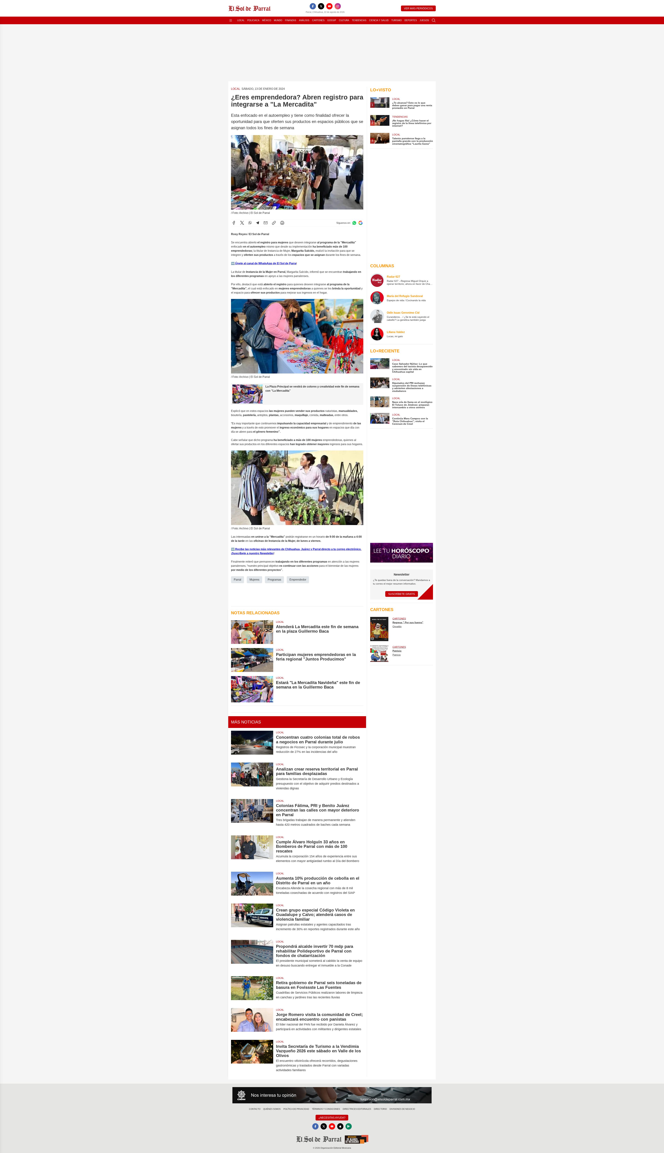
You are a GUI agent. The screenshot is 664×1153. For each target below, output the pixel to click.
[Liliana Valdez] (377, 334)
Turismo (396, 20)
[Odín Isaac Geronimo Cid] (377, 316)
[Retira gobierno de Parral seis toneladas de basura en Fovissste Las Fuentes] (252, 990)
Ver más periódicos (418, 8)
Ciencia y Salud (379, 20)
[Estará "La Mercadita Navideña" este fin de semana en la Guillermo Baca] (252, 689)
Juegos (424, 20)
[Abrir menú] (230, 20)
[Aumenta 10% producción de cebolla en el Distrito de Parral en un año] (252, 885)
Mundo (278, 20)
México (266, 20)
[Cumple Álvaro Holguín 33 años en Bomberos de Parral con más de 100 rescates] (252, 851)
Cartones (318, 20)
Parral (237, 579)
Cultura (344, 20)
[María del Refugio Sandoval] (377, 298)
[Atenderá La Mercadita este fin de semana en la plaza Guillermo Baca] (252, 632)
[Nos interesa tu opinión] (332, 1095)
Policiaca (253, 20)
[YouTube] (329, 6)
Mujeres (254, 579)
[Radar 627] (377, 280)
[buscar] (434, 20)
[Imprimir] (282, 223)
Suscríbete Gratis (401, 594)
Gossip (331, 20)
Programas (274, 579)
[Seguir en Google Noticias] (360, 223)
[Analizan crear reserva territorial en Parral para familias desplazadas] (252, 779)
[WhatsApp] (250, 223)
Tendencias (359, 20)
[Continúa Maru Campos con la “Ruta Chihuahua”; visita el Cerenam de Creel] (379, 419)
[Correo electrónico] (265, 223)
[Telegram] (257, 223)
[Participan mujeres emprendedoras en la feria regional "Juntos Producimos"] (252, 660)
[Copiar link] (274, 223)
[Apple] (340, 1126)
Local (241, 20)
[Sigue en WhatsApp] (354, 223)
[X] (321, 6)
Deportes (410, 20)
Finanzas (290, 20)
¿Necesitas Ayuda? (332, 1117)
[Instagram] (338, 6)
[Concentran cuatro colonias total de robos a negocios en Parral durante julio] (252, 744)
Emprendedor (297, 579)
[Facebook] (313, 6)
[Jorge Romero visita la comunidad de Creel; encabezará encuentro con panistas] (252, 1022)
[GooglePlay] (348, 1126)
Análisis (304, 20)
